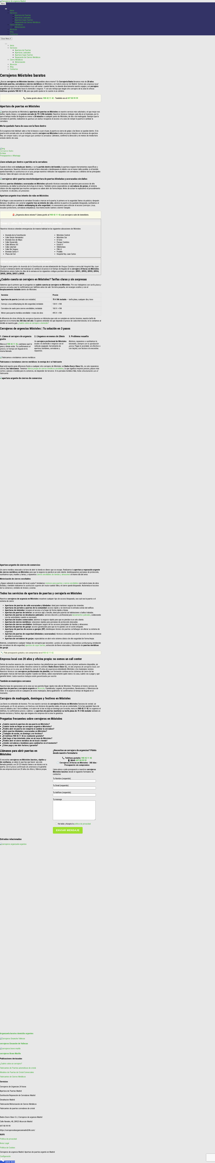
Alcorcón (13, 29)
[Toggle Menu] (6, 8)
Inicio (12, 10)
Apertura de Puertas (23, 15)
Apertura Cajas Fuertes (24, 20)
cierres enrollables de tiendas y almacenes (53, 574)
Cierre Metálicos (16, 25)
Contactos (14, 34)
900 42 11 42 (48, 98)
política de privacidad (82, 824)
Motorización (20, 27)
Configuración (5, 1156)
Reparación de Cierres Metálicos (27, 22)
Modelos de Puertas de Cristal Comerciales (17, 1072)
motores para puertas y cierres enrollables (61, 583)
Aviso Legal (4, 1143)
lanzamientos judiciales (81, 615)
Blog (11, 32)
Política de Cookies (7, 1147)
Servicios (13, 13)
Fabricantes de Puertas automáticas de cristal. (18, 1068)
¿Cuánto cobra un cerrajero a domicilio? (33, 323)
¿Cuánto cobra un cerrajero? (11, 1063)
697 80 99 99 (73, 98)
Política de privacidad (8, 1139)
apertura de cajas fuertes (35, 645)
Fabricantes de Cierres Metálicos (13, 1076)
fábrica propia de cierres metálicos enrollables (46, 368)
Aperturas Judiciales (23, 17)
